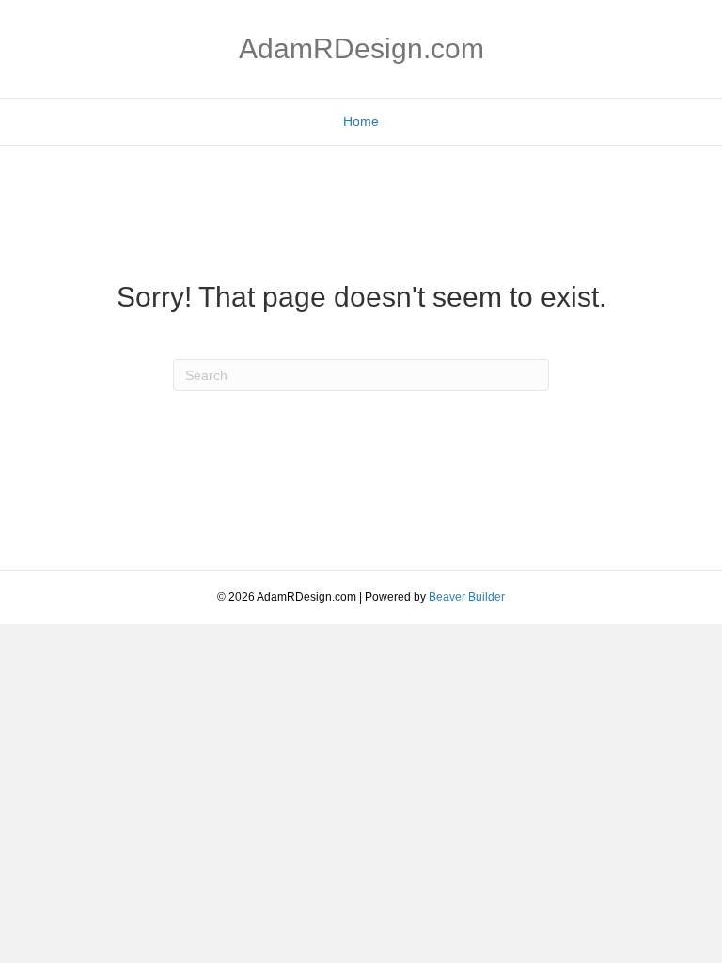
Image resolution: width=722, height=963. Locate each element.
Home (361, 121)
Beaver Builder (467, 597)
